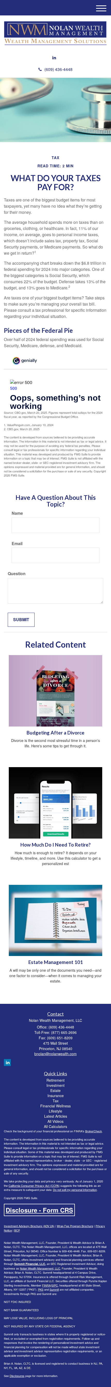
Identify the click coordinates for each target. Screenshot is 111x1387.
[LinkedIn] (54, 58)
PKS (40, 1289)
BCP (17, 1230)
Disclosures (17, 1376)
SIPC (54, 1285)
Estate (55, 1090)
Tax (56, 1100)
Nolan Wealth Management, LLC (40, 1268)
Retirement (55, 1080)
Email (17, 543)
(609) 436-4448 (58, 69)
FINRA (46, 1285)
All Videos (55, 1121)
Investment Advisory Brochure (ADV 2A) (29, 1226)
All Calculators (55, 1126)
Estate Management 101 (55, 962)
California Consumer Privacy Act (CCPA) (34, 1185)
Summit (54, 1289)
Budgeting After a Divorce (55, 733)
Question (17, 573)
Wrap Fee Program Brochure (75, 1226)
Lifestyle (55, 1111)
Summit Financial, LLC (29, 1264)
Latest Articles (55, 1116)
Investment (55, 1085)
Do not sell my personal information (75, 1190)
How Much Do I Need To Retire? (55, 845)
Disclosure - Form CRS (39, 1210)
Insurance (55, 1095)
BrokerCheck (93, 1131)
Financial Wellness (55, 1105)
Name (17, 513)
